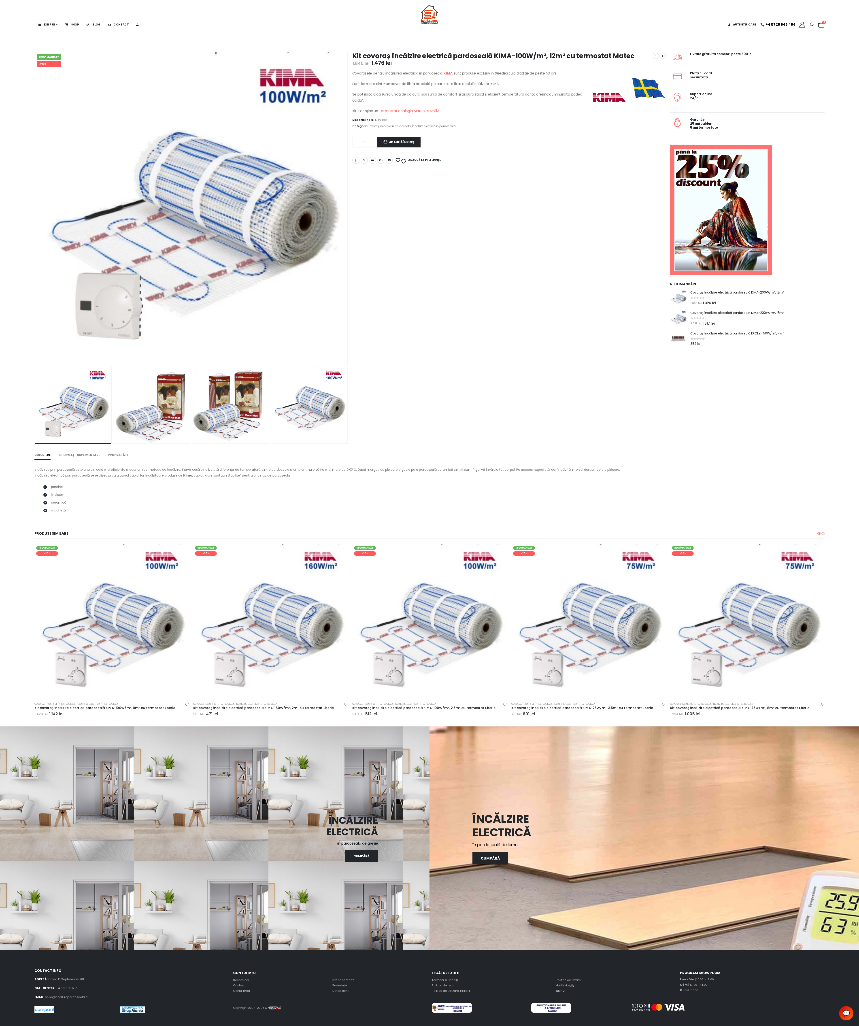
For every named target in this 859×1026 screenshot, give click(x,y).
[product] (678, 298)
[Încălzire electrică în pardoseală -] (429, 12)
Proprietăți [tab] (118, 455)
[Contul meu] (802, 25)
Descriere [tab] (42, 455)
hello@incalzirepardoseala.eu (67, 997)
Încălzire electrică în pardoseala (434, 126)
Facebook (355, 160)
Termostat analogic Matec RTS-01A (409, 110)
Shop (74, 24)
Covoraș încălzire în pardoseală (389, 126)
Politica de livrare (568, 980)
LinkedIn (372, 160)
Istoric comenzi (343, 980)
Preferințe (339, 985)
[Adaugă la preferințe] (187, 705)
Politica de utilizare (451, 991)
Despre (49, 24)
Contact (121, 24)
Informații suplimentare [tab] (79, 455)
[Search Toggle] (812, 24)
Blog (96, 24)
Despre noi (241, 980)
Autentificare (744, 24)
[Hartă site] (138, 24)
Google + (381, 160)
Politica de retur (443, 985)
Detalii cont (340, 991)
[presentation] (35, 208)
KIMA (448, 73)
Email (389, 160)
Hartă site (563, 985)
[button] (819, 533)
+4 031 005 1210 (66, 988)
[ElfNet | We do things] (274, 1008)
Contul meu (241, 991)
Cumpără (490, 858)
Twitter (364, 160)
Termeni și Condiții (445, 980)
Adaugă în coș (401, 142)
